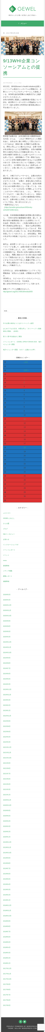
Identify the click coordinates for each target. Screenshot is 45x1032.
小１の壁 (6, 523)
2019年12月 (7, 842)
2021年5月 (6, 784)
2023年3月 (6, 700)
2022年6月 (6, 731)
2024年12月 (7, 642)
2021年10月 (7, 758)
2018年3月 (6, 953)
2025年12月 (7, 605)
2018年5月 (6, 942)
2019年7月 (6, 868)
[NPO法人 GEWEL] (22, 11)
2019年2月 (6, 895)
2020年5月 (6, 816)
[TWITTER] (24, 1021)
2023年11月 (7, 695)
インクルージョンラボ (10, 544)
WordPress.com (29, 1028)
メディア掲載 (7, 571)
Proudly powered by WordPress (22, 1026)
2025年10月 (7, 615)
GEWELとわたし (9, 518)
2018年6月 (6, 937)
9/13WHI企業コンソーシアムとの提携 (21, 67)
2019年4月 (6, 884)
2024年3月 (6, 684)
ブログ (5, 529)
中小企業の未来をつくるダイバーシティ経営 (18, 323)
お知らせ (6, 539)
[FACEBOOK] (20, 1021)
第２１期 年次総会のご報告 (12, 336)
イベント (6, 555)
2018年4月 (6, 947)
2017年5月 (6, 1005)
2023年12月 (7, 689)
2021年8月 (6, 768)
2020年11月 (7, 800)
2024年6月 (6, 673)
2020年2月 (6, 831)
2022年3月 (6, 742)
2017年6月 (6, 1000)
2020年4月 (6, 821)
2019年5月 (6, 879)
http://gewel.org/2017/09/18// (18, 292)
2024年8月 (6, 663)
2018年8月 (6, 926)
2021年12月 (7, 747)
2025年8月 (6, 626)
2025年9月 (6, 621)
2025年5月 (6, 631)
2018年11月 (7, 910)
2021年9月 (6, 763)
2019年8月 (6, 863)
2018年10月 (7, 916)
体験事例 (6, 581)
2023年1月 (6, 710)
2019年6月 (6, 874)
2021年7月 (6, 773)
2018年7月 (6, 931)
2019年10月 (7, 853)
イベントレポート (9, 550)
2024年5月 (6, 679)
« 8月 (26, 362)
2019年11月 (7, 847)
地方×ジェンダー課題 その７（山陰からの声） (19, 350)
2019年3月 (6, 889)
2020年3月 (6, 826)
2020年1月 (6, 837)
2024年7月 (6, 668)
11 (25, 419)
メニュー (24, 23)
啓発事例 (6, 566)
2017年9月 (6, 984)
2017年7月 (6, 995)
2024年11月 (7, 647)
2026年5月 (6, 594)
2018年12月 (7, 905)
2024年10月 (7, 652)
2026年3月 (6, 600)
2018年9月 (6, 921)
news (5, 560)
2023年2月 (6, 705)
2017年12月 (7, 968)
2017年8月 (6, 989)
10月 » (26, 370)
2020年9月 (6, 810)
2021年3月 (6, 789)
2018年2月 (6, 958)
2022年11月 (7, 716)
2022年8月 (6, 726)
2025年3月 (6, 637)
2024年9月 (6, 658)
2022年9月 (6, 721)
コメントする (17, 83)
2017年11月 (7, 974)
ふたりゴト (7, 513)
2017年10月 (7, 979)
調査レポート (7, 576)
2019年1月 (6, 900)
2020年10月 (7, 805)
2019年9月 (6, 858)
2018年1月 (6, 963)
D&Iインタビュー (9, 534)
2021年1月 (6, 795)
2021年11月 (7, 752)
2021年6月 (6, 779)
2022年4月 (6, 737)
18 (25, 447)
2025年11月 (7, 610)
